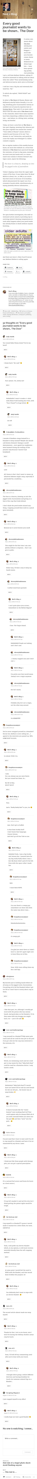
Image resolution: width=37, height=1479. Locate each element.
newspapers (22, 314)
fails (18, 313)
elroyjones (10, 976)
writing (8, 316)
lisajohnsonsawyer (13, 725)
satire (4, 316)
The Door (27, 43)
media (4, 314)
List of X (9, 1306)
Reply (5, 349)
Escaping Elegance (13, 1393)
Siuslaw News (7, 109)
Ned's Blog (10, 14)
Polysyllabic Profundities (15, 432)
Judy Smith (10, 337)
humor (22, 313)
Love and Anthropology (14, 1030)
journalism (27, 313)
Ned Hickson (15, 314)
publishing (28, 314)
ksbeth (8, 1175)
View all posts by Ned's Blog (16, 305)
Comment (28, 1452)
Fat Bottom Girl (11, 1217)
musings (9, 314)
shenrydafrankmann (13, 490)
